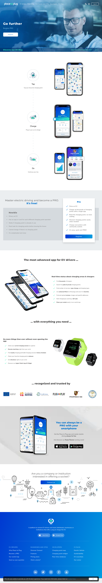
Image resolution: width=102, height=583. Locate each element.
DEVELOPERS (57, 547)
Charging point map (59, 550)
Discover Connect (36, 550)
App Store (45, 535)
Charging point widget (60, 554)
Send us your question (16, 560)
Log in (95, 4)
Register (10, 34)
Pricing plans (35, 557)
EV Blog (60, 4)
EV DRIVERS (13, 547)
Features (34, 554)
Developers (53, 4)
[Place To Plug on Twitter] (43, 572)
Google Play (59, 535)
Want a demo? (36, 560)
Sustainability (78, 554)
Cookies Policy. (72, 579)
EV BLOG (77, 547)
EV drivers (23, 4)
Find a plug (30, 4)
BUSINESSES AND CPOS (39, 547)
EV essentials (78, 557)
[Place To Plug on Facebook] (59, 572)
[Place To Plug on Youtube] (66, 572)
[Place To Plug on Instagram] (51, 572)
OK (93, 579)
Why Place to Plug (15, 550)
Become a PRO (14, 554)
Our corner (77, 560)
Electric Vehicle (79, 550)
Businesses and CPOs (42, 4)
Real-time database (59, 557)
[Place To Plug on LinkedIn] (35, 572)
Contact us (51, 482)
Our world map (14, 557)
